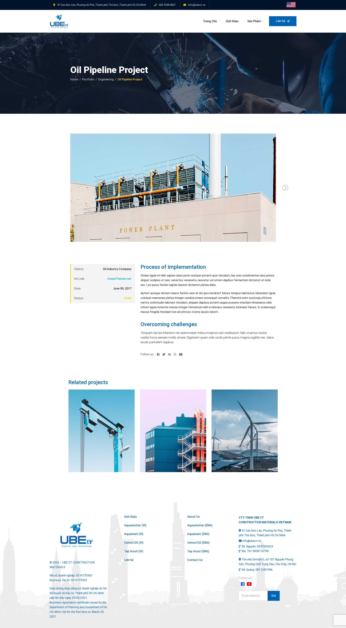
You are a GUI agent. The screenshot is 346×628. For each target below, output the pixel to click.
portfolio (88, 79)
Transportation (171, 413)
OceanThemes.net (119, 278)
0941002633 (265, 546)
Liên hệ (281, 21)
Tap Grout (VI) (133, 551)
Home (74, 79)
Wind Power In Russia (243, 419)
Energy (237, 413)
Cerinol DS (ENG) (198, 542)
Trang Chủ (210, 21)
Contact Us (195, 560)
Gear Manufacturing (98, 419)
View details (82, 464)
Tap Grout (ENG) (198, 551)
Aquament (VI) (133, 534)
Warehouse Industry (169, 419)
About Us (193, 516)
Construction (152, 413)
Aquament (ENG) (198, 534)
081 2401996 (264, 569)
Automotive (81, 413)
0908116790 (260, 551)
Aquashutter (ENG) (199, 525)
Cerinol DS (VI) (133, 542)
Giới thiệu (232, 21)
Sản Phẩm (254, 21)
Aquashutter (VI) (135, 525)
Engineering (106, 79)
